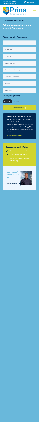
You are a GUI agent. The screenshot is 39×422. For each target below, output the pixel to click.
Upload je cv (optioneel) (11, 96)
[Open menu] (34, 10)
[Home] (14, 11)
